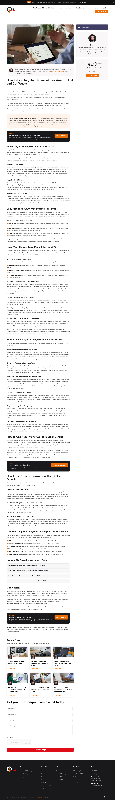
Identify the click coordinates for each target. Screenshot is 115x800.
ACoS (63, 233)
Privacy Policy (48, 797)
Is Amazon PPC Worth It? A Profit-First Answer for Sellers (40, 689)
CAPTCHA (10, 737)
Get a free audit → (61, 135)
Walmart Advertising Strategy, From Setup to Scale (39, 663)
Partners (75, 786)
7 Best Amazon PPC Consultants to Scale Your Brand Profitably (63, 689)
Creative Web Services (36, 797)
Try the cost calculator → (59, 465)
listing (34, 399)
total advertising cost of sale (48, 233)
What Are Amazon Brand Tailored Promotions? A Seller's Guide (17, 689)
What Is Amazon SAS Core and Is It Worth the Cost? (62, 663)
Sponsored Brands (27, 452)
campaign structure (38, 431)
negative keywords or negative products (58, 442)
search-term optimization (14, 310)
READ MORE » (12, 669)
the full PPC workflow (13, 603)
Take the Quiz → (83, 2)
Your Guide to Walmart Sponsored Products (16, 662)
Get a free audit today (57, 71)
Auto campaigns (11, 424)
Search (76, 26)
